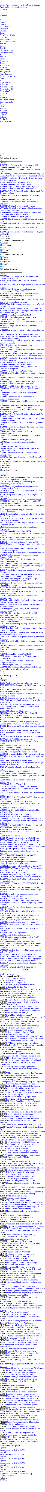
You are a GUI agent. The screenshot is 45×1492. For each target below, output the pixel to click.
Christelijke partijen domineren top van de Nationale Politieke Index (19, 346)
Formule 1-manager (7, 76)
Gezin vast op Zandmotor (16, 1424)
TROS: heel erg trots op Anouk (18, 1161)
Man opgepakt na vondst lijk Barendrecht (21, 1105)
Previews (10, 7)
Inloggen (3, 9)
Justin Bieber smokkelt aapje (17, 1239)
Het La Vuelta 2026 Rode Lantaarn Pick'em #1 (21, 825)
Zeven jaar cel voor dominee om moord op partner (25, 1226)
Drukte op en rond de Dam (16, 1196)
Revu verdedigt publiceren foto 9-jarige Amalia (24, 1207)
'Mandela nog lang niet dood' (17, 1095)
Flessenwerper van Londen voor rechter (20, 1407)
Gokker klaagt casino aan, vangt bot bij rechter (20, 308)
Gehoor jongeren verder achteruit (18, 1146)
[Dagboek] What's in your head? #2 (16, 816)
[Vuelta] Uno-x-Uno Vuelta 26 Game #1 (18, 713)
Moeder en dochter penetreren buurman (21, 1372)
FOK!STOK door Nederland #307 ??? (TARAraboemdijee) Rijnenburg (18, 856)
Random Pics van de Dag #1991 (15, 217)
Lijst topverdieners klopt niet (17, 1357)
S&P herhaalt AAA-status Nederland (19, 1370)
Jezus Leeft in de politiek (15, 983)
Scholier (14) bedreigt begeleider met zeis (22, 1340)
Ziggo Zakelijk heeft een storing (15, 935)
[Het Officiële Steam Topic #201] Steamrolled (21, 943)
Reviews (3, 7)
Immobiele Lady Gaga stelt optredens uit (20, 1325)
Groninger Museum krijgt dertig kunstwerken (22, 1155)
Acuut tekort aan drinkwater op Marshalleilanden (24, 1168)
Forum (2, 5)
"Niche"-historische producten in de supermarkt (21, 737)
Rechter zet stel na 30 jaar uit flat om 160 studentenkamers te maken (18, 614)
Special (5, 264)
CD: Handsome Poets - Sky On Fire (19, 1338)
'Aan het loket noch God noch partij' (21, 1176)
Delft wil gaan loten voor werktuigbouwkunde (23, 1011)
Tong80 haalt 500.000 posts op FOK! (21, 1303)
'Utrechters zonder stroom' (16, 1198)
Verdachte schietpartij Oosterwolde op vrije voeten (24, 1306)
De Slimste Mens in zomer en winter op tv (22, 1351)
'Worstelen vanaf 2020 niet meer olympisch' (22, 1329)
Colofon (3, 117)
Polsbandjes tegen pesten (15, 1385)
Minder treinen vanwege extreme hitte (20, 1049)
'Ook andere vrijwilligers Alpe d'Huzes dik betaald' (25, 1017)
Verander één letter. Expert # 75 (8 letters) (19, 842)
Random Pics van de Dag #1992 (15, 199)
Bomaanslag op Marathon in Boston (21, 1217)
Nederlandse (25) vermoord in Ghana (20, 1267)
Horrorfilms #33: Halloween (14, 864)
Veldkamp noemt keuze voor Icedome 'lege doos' (24, 1073)
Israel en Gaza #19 (10, 836)
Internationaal (5, 26)
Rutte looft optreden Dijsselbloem (19, 1241)
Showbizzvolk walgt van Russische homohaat (23, 1054)
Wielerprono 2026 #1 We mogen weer (18, 875)
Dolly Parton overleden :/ (13, 715)
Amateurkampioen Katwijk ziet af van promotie (23, 1138)
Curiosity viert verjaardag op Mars (19, 1047)
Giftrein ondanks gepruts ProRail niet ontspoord (24, 1321)
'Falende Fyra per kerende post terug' (20, 1349)
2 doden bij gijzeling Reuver (18, 987)
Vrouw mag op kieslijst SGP (17, 1258)
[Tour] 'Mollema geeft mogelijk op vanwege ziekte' (25, 1082)
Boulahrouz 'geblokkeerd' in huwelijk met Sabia (24, 1036)
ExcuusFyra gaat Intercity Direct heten (20, 985)
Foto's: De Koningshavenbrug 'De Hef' (20, 1181)
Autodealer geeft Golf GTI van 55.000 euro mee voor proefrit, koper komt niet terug (21, 301)
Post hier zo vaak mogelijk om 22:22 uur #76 (20, 866)
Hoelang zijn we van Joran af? (17, 1079)
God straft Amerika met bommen (18, 1215)
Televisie (3, 48)
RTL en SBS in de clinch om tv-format (21, 1000)
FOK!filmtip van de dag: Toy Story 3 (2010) (22, 991)
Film (1, 46)
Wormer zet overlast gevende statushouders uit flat (22, 176)
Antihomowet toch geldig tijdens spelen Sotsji (23, 1056)
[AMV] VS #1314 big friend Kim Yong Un (20, 724)
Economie (4, 29)
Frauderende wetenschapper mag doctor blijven (24, 1293)
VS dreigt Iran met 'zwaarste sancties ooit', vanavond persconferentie (19, 398)
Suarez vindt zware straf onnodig (18, 1209)
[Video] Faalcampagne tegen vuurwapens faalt (23, 1411)
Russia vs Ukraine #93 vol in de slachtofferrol (21, 877)
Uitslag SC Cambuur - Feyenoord (15, 665)
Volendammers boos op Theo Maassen (21, 1403)
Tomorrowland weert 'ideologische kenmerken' (24, 1077)
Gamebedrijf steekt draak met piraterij (20, 1194)
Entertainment (5, 39)
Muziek (3, 44)
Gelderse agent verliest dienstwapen (19, 1271)
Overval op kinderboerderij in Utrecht (20, 1418)
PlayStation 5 (5, 91)
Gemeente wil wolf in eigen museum (20, 1088)
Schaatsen (4, 67)
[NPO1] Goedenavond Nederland (16, 801)
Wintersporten (5, 70)
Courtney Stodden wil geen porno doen (21, 1067)
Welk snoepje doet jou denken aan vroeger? (19, 683)
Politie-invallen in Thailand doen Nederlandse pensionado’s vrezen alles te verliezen (20, 213)
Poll (3, 266)
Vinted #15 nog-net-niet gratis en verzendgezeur (22, 907)
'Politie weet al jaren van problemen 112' (21, 1375)
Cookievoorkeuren (7, 1476)
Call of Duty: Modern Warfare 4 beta (16, 371)
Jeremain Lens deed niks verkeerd (19, 1301)
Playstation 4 (5, 82)
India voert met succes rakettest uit (19, 1355)
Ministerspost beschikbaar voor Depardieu (22, 1405)
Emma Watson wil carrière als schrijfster (21, 1392)
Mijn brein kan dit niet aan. (14, 711)
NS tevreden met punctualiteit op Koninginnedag (24, 1191)
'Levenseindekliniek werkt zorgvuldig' (20, 1286)
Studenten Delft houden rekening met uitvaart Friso (25, 1045)
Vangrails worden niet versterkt (18, 1252)
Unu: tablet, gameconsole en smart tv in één (22, 1396)
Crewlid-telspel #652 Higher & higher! (18, 967)
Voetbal (3, 57)
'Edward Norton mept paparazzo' (18, 1200)
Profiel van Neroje (7, 974)
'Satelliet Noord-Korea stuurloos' (18, 1443)
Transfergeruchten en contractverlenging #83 (20, 959)
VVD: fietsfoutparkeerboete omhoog (20, 993)
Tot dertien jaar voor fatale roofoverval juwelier (24, 1336)
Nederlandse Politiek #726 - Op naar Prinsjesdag (22, 754)
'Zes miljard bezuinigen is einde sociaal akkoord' (24, 1118)
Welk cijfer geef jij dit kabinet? (17, 1148)
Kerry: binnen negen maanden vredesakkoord (23, 1060)
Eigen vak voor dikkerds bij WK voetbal (20, 1278)
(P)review (6, 262)
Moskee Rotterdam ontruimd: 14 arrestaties (22, 1422)
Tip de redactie (5, 121)
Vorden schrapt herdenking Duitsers (19, 1179)
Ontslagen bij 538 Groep (15, 1107)
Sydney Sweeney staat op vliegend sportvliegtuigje (22, 174)
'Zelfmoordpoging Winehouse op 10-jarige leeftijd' (25, 1163)
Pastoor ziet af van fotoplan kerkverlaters (21, 1379)
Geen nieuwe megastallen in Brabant (19, 1260)
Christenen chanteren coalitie (17, 1247)
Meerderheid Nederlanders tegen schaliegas (22, 1026)
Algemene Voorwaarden (9, 1474)
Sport (2, 54)
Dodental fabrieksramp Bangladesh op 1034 (23, 1170)
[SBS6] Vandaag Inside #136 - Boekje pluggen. (21, 868)
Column (5, 259)
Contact (3, 115)
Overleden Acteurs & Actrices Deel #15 (18, 954)
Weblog (8, 5)
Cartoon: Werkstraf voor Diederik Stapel (21, 1103)
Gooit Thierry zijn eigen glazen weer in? (18, 386)
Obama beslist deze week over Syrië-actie (22, 1019)
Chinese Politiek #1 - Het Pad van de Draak (19, 704)
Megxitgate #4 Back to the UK (15, 745)
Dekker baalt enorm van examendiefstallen (22, 1133)
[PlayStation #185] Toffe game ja (15, 814)
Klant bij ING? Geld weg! (17, 1237)
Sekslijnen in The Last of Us (17, 1110)
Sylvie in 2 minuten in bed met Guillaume (22, 1032)
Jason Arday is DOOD (12, 808)
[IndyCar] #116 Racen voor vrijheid (16, 849)
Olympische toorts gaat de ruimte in (19, 1116)
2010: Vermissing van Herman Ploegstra (18, 786)
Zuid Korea (7, 909)
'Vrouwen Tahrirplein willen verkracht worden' (24, 1334)
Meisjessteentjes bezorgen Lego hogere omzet (23, 1008)
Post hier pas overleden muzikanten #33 (18, 760)
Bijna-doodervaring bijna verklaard (19, 1041)
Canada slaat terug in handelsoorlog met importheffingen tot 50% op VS (18, 290)
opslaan (3, 163)
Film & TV (4, 93)
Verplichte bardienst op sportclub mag (20, 1275)
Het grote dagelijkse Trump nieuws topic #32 (20, 920)
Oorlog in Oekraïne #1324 (13, 747)
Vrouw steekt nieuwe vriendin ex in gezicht (22, 1002)
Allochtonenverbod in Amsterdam (20, 1323)
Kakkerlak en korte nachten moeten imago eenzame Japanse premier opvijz (19, 895)
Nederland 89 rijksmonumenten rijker (20, 1254)
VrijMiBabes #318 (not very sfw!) (15, 182)
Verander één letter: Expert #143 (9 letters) (19, 840)
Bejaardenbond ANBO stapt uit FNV (19, 1387)
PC (1, 80)
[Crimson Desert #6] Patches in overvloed (19, 862)
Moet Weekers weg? (14, 1174)
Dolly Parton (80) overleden (13, 784)
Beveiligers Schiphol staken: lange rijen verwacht (21, 354)
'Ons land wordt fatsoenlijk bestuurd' (20, 1433)
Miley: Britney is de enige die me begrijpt (21, 1058)
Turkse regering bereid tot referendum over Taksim (25, 1131)
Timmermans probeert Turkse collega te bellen (23, 1125)
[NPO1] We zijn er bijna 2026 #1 (16, 918)
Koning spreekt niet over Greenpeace (20, 996)
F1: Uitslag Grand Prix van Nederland (17, 206)
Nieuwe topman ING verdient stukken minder (23, 1243)
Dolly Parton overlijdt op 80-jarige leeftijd (19, 165)
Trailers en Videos (7, 100)
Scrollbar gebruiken (9, 158)
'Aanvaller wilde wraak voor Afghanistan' (22, 1153)
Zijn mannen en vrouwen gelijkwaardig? (21, 1151)
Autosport (4, 61)
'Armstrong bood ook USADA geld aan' (21, 1390)
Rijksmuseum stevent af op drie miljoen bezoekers (25, 1202)
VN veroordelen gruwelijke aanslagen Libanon (24, 1021)
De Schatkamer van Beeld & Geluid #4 (18, 689)
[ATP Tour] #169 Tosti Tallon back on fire (19, 887)
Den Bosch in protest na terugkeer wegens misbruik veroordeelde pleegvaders (19, 318)
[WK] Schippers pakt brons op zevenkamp (22, 1043)
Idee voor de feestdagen (12, 859)
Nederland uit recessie (14, 980)
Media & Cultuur (6, 50)
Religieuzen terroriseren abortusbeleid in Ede (24, 1273)
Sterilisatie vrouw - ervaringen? (15, 771)
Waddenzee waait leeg (14, 1245)
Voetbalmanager (6, 74)
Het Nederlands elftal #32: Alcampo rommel (20, 956)
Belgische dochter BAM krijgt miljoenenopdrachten (14, 1158)
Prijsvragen (4, 113)
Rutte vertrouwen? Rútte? (15, 1219)
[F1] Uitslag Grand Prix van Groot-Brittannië (23, 1101)
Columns (36, 5)
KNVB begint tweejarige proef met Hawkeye (23, 1135)
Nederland (4, 24)
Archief (24, 7)
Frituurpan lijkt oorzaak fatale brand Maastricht (24, 1400)
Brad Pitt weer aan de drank (13, 870)
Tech (2, 33)
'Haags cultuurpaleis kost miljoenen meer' (22, 1006)
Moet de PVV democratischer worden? (21, 998)
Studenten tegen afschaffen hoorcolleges (21, 1377)
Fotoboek (3, 110)
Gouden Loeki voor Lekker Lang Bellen (21, 1435)
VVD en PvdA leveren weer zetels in (20, 1028)
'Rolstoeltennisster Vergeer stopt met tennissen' (23, 1327)
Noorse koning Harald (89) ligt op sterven (19, 722)
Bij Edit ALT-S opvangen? (13, 933)
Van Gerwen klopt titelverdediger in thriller (21, 1420)
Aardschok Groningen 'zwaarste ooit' (20, 1331)
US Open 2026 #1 (10, 691)
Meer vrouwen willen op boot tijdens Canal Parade (25, 1288)
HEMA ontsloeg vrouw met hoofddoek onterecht (25, 1409)
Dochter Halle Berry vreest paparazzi (20, 1114)
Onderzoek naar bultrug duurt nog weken (21, 1439)
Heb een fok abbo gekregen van (15, 898)
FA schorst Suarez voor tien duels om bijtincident (24, 1204)
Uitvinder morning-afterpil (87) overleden (22, 1415)
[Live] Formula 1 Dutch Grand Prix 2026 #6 (20, 819)
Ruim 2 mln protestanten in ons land (20, 1099)
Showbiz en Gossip (7, 35)
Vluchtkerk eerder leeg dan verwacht (19, 1144)
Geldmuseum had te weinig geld (17, 1024)
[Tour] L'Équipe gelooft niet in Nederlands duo (24, 1092)
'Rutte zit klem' (12, 1004)
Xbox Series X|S (6, 89)
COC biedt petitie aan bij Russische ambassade (24, 1112)
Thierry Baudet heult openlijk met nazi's (18, 961)
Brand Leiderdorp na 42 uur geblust (19, 1030)
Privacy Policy (25, 1474)
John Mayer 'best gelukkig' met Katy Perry (22, 1342)
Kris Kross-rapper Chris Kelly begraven (21, 1172)
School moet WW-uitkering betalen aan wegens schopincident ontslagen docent (21, 312)
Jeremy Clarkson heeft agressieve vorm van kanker (22, 847)
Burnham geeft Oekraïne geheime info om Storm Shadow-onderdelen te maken (21, 428)
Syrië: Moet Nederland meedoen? (19, 1015)
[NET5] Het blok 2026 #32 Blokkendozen (19, 915)
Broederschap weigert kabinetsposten (20, 1090)
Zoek (14, 5)
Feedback (3, 119)
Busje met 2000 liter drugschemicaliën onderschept (25, 1187)
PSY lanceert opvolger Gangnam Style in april (23, 1269)
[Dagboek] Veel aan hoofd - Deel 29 (17, 698)
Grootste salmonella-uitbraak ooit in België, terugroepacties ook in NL (19, 938)
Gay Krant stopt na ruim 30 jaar (18, 1265)
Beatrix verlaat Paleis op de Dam (18, 1189)
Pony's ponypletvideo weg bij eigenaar (21, 1097)
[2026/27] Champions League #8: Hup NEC (20, 730)
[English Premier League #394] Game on (18, 922)
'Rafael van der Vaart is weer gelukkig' (20, 1235)
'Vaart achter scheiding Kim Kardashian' (20, 1314)
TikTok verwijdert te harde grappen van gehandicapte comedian (17, 560)
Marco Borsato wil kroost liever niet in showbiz (24, 989)
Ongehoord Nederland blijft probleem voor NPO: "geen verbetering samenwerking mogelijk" (22, 406)
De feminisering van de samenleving (17, 750)
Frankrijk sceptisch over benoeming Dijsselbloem (25, 1368)
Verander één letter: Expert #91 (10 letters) (19, 838)
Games (2, 78)
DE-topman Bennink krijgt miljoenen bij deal (24, 1228)
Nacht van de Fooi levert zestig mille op (21, 1140)
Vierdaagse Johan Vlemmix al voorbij (20, 1084)
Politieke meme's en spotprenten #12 (17, 941)
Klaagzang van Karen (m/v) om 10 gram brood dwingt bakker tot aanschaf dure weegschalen (21, 188)
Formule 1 (4, 59)
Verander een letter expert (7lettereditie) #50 (20, 844)
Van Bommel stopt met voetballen (20, 1166)
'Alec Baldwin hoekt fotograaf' (17, 1312)
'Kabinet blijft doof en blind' (17, 1295)
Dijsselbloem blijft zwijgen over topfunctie (22, 1441)
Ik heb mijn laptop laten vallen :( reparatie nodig (21, 900)
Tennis (2, 63)
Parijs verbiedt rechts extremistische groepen (23, 1086)
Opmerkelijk (4, 37)
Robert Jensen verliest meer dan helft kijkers (23, 1222)
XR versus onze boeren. (12, 446)
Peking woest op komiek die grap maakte (18, 773)
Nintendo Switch (6, 87)
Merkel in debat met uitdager (17, 1013)
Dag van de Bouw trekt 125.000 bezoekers (22, 1142)
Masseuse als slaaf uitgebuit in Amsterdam (22, 1280)
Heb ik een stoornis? (10, 799)
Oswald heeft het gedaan (15, 978)
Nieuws (30, 5)
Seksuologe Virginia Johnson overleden (20, 1075)
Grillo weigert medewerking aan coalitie (21, 1291)
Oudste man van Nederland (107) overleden (22, 1398)
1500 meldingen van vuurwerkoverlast (20, 1426)
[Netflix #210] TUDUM (13, 872)
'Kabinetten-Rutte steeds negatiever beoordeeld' (24, 1224)
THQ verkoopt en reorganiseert (18, 1437)
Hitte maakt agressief (14, 1052)
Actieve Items (21, 5)
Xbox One (4, 85)
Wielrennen (4, 65)
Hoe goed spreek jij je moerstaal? (18, 1256)
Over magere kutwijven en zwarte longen (22, 1263)
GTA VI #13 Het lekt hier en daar (16, 739)
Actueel (3, 22)
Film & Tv (6, 250)
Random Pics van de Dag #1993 (15, 184)
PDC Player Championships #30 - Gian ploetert (21, 797)
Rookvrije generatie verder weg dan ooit (18, 752)
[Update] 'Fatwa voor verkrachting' (20, 1413)
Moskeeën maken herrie (15, 1250)
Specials (18, 7)
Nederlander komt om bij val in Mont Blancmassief (25, 1039)
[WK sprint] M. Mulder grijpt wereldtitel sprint (24, 1353)
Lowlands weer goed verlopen (17, 1034)
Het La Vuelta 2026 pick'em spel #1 (17, 829)
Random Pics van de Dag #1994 (15, 167)
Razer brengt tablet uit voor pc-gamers (20, 1394)
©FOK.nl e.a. (5, 1480)
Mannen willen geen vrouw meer (16, 827)
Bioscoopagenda (6, 52)
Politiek (3, 31)
